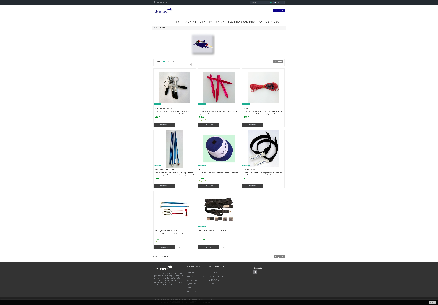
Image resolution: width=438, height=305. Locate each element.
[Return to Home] (154, 28)
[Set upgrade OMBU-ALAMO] (174, 209)
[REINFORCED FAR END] (174, 87)
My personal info (193, 287)
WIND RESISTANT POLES (165, 170)
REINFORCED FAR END (164, 108)
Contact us (213, 272)
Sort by (174, 61)
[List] (168, 61)
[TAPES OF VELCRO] (263, 148)
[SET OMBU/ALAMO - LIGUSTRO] (219, 209)
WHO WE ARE (214, 280)
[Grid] (164, 61)
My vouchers (191, 291)
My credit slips (192, 280)
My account (194, 267)
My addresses (192, 284)
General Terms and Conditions (220, 276)
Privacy (211, 284)
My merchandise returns (195, 276)
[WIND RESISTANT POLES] (174, 148)
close (432, 302)
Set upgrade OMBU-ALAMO (166, 231)
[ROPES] (263, 87)
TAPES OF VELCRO (251, 170)
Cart (279, 10)
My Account (158, 2)
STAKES (202, 108)
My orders (190, 272)
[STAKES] (219, 87)
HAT (201, 170)
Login (165, 2)
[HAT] (219, 148)
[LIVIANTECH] (163, 10)
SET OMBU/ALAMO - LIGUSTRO (212, 231)
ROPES (246, 108)
